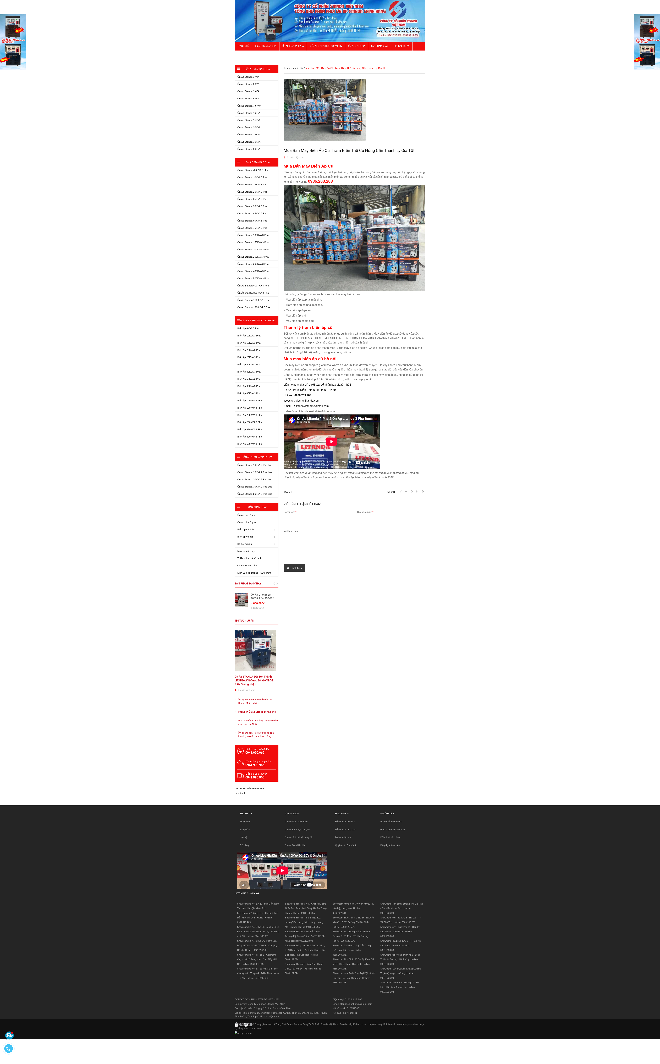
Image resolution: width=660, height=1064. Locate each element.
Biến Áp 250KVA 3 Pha (249, 422)
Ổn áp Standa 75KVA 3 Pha (252, 227)
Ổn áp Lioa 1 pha (246, 515)
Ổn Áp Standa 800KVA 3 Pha (253, 292)
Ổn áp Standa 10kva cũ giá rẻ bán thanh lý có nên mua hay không (256, 734)
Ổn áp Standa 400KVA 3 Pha (253, 271)
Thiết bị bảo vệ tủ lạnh (249, 558)
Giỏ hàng (244, 845)
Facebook (240, 793)
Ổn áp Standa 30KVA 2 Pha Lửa (254, 486)
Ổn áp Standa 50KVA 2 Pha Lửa (254, 493)
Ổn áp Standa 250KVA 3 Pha (253, 256)
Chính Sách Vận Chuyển (297, 829)
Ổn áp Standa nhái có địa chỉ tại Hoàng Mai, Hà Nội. (255, 701)
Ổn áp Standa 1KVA (248, 76)
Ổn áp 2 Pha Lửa (356, 46)
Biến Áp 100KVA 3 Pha (249, 400)
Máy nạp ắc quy (246, 551)
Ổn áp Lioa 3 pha (246, 522)
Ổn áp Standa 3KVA (248, 91)
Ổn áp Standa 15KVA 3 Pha (252, 184)
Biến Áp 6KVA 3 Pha (248, 328)
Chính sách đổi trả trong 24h (299, 837)
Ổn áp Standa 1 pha (265, 46)
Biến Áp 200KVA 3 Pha (249, 415)
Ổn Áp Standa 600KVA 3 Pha (253, 285)
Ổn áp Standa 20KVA (248, 127)
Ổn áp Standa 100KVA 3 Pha (253, 235)
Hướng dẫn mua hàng (391, 821)
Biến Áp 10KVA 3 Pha (249, 335)
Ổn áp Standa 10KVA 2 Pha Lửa (254, 465)
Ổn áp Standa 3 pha (293, 46)
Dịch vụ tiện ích (343, 837)
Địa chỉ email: (365, 512)
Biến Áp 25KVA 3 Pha (249, 357)
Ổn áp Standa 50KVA (248, 149)
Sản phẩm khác (379, 46)
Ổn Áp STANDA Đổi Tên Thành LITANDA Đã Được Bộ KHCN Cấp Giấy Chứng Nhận (254, 680)
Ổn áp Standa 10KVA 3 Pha (252, 177)
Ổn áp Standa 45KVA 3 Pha (252, 213)
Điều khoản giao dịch (345, 829)
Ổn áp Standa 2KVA (248, 84)
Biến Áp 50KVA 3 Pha (249, 379)
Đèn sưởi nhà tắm (247, 565)
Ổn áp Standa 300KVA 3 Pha (253, 264)
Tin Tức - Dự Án (402, 46)
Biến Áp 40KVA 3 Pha (249, 371)
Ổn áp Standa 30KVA (248, 141)
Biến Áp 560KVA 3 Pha (249, 443)
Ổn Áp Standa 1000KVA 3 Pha (253, 300)
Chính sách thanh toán (296, 821)
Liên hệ (243, 837)
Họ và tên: (290, 512)
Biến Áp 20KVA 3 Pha (249, 350)
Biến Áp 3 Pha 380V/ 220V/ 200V (326, 46)
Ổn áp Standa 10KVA (248, 113)
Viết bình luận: (291, 531)
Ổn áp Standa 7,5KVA (249, 105)
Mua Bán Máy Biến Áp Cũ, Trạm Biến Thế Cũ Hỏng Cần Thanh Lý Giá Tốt (349, 150)
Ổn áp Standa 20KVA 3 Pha (252, 191)
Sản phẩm (245, 829)
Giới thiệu (243, 55)
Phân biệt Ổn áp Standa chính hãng (257, 711)
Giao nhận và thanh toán (392, 829)
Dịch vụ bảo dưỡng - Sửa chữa (254, 572)
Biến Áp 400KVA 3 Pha (249, 436)
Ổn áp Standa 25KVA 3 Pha (252, 199)
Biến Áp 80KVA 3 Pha (249, 393)
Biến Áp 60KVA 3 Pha (249, 386)
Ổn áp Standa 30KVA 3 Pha (252, 206)
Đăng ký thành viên (390, 845)
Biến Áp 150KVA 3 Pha (249, 407)
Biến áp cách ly (245, 529)
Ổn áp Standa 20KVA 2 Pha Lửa (254, 479)
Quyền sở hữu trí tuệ (345, 845)
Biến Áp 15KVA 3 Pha (249, 342)
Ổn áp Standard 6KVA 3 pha (252, 170)
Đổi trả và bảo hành (390, 837)
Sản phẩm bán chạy (248, 583)
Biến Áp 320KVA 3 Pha (249, 429)
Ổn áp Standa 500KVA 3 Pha (253, 278)
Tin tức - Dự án (244, 620)
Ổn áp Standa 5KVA (248, 98)
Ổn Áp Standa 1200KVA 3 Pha (253, 307)
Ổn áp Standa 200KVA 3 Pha (253, 249)
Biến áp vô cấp (245, 536)
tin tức (300, 68)
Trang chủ (245, 821)
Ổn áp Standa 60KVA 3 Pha (252, 220)
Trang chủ (243, 46)
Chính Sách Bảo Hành (296, 845)
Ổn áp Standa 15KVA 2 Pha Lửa (254, 472)
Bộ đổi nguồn (244, 543)
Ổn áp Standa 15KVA (248, 120)
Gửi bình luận (294, 568)
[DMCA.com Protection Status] (243, 1024)
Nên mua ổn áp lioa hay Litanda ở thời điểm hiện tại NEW (258, 722)
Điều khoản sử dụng (345, 821)
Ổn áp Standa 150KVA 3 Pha (253, 242)
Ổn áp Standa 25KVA (248, 134)
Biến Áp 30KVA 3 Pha (249, 364)
